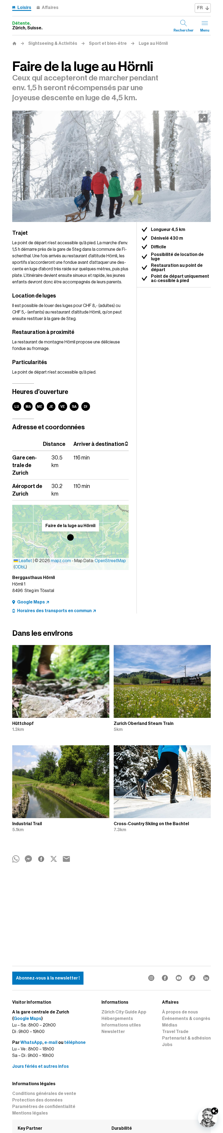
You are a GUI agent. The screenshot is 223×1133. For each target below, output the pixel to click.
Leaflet (25, 561)
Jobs (167, 1045)
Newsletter (113, 1031)
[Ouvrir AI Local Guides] (208, 1118)
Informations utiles (121, 1025)
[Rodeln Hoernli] (111, 166)
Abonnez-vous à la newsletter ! (48, 978)
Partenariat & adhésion (186, 1038)
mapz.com (61, 561)
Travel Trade (175, 1031)
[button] (70, 537)
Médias (169, 1025)
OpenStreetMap (110, 561)
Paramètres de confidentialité (43, 1106)
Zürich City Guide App (123, 1012)
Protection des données (37, 1100)
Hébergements (117, 1018)
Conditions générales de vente (44, 1093)
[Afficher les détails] (214, 1111)
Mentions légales (30, 1113)
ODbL (20, 567)
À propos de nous (180, 1012)
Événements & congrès (186, 1018)
